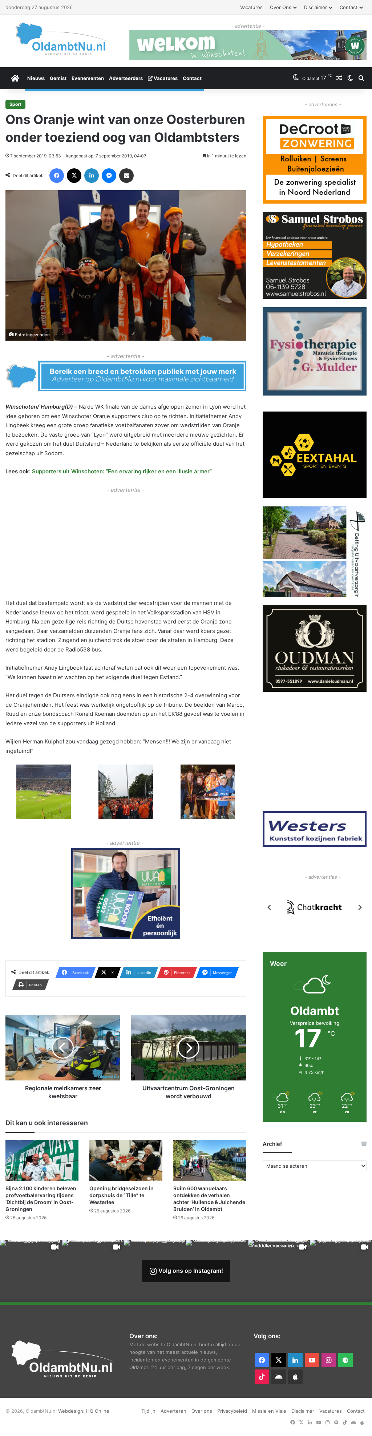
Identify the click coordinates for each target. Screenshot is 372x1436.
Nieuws (36, 78)
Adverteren (173, 1411)
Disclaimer (315, 7)
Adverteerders (126, 78)
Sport (15, 104)
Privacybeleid (232, 1411)
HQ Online (97, 1411)
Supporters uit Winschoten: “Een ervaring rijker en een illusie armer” (122, 471)
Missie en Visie (269, 1411)
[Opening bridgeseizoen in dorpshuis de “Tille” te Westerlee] (125, 1160)
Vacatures (251, 7)
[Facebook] (56, 175)
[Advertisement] (125, 545)
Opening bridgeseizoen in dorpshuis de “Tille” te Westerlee (121, 1195)
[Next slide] (360, 907)
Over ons (280, 7)
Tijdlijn (148, 1411)
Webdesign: (72, 1411)
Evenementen (88, 78)
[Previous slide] (269, 907)
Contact (348, 7)
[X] (74, 175)
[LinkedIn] (91, 175)
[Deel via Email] (126, 175)
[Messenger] (109, 175)
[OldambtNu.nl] (61, 38)
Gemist (58, 78)
